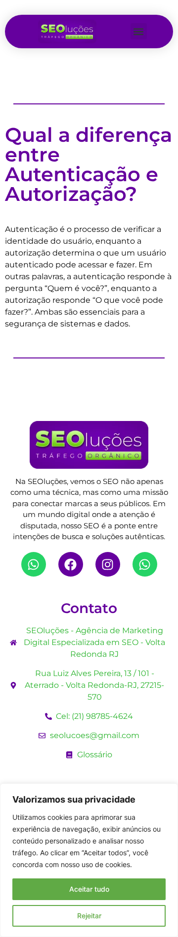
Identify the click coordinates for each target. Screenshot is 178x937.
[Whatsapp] (33, 564)
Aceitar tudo (89, 889)
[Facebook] (70, 564)
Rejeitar (89, 915)
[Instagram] (107, 564)
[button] (139, 31)
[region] (89, 860)
